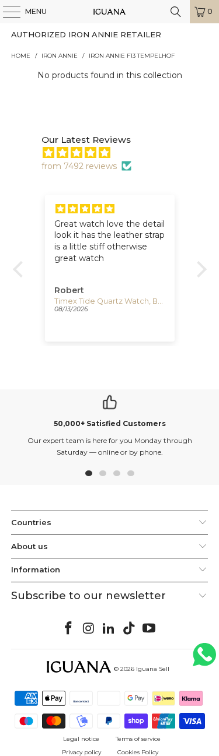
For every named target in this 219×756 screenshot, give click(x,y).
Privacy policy (81, 752)
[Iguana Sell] (110, 11)
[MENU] (6, 11)
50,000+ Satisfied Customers (110, 423)
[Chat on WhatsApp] (204, 659)
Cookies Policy (137, 752)
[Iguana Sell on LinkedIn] (109, 629)
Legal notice (81, 739)
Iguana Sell (152, 669)
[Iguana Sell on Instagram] (89, 629)
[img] (115, 152)
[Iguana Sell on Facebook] (68, 629)
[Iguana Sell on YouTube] (149, 629)
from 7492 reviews (79, 166)
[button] (20, 269)
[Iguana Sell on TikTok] (129, 629)
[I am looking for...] (176, 11)
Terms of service (138, 739)
